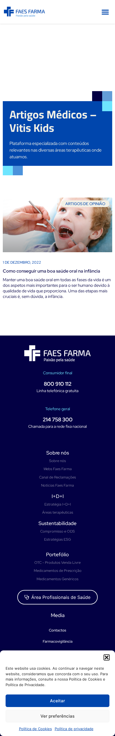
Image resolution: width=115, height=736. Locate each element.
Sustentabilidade (57, 523)
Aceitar (57, 700)
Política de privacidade (74, 729)
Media (57, 615)
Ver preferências (57, 716)
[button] (106, 657)
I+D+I (58, 496)
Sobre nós (57, 453)
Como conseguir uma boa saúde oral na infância (51, 271)
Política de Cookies (35, 729)
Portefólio (57, 554)
